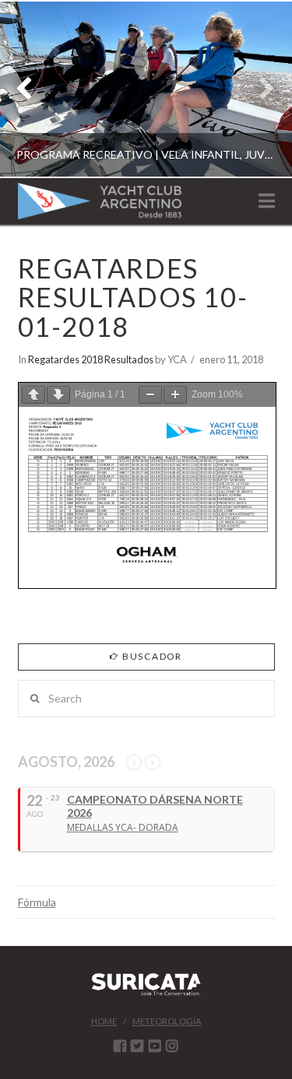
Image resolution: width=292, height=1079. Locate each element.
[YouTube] (155, 1046)
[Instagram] (172, 1046)
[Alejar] (150, 395)
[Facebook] (120, 1046)
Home (104, 1021)
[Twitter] (137, 1046)
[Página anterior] (33, 395)
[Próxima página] (58, 395)
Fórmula (37, 902)
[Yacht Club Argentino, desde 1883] (99, 201)
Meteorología (166, 1021)
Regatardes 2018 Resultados (90, 359)
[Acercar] (175, 395)
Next (259, 89)
